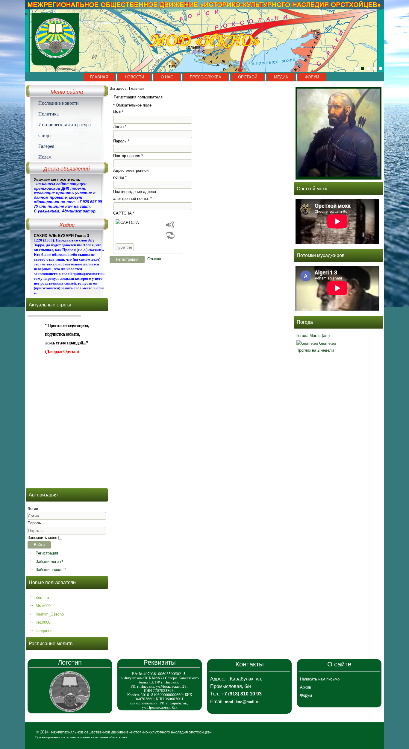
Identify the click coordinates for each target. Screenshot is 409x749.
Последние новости (58, 103)
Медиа (281, 77)
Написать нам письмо (320, 679)
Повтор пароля (128, 156)
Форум (312, 77)
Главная (99, 77)
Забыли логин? (49, 561)
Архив (305, 687)
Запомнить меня (42, 537)
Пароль (34, 523)
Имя (118, 112)
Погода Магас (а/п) (313, 335)
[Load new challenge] (170, 235)
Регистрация (47, 553)
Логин (33, 508)
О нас (167, 77)
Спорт (44, 135)
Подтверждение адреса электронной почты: (134, 195)
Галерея (46, 146)
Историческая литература (64, 124)
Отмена (154, 259)
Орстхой (247, 77)
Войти (39, 545)
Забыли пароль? (51, 569)
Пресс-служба (205, 77)
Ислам (44, 156)
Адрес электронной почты (131, 174)
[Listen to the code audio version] (170, 224)
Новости (134, 77)
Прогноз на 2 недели (315, 350)
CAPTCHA (123, 213)
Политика (48, 113)
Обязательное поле (132, 105)
